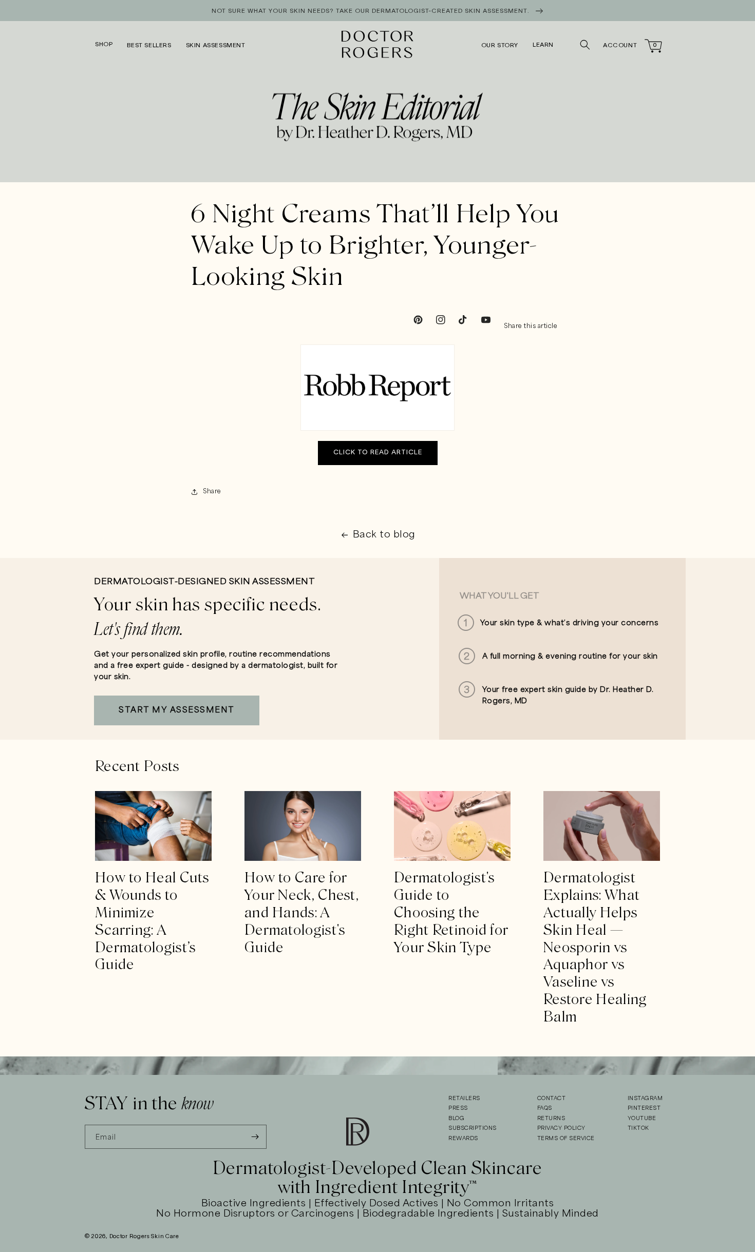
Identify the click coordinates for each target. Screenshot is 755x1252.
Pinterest (644, 1108)
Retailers (464, 1098)
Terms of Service (566, 1138)
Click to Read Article (377, 453)
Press (458, 1108)
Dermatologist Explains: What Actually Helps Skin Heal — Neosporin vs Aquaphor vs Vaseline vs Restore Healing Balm (595, 947)
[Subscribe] (254, 1137)
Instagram (645, 1098)
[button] (104, 44)
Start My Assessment (177, 710)
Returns (551, 1118)
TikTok (638, 1128)
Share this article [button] (530, 326)
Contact (551, 1098)
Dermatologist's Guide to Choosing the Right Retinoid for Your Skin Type (451, 912)
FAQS (544, 1108)
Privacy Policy (561, 1128)
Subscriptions (472, 1128)
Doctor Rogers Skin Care (144, 1236)
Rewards (463, 1138)
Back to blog (384, 535)
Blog (456, 1118)
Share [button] (212, 491)
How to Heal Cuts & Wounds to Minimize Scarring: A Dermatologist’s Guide (152, 921)
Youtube (642, 1118)
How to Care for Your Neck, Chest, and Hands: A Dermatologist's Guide (301, 912)
